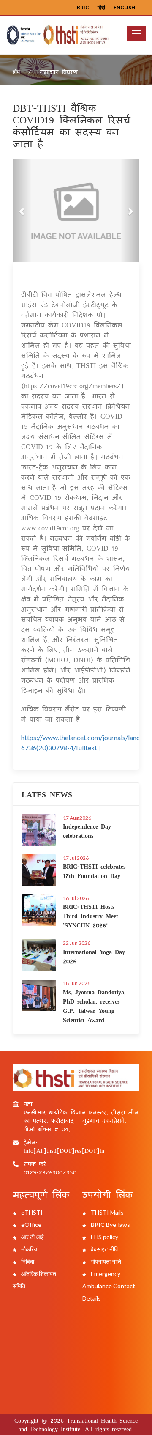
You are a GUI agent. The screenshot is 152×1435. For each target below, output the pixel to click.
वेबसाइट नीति (104, 1249)
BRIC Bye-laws (110, 1224)
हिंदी (101, 7)
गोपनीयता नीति (105, 1261)
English (124, 7)
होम (16, 71)
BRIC (83, 7)
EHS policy (104, 1236)
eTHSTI (31, 1212)
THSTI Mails (107, 1212)
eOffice (30, 1224)
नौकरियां (29, 1249)
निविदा (27, 1261)
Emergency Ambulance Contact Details (108, 1286)
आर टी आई (32, 1236)
